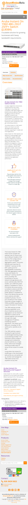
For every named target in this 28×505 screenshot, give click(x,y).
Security (3, 443)
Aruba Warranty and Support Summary (13, 395)
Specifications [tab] (19, 75)
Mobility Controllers (6, 451)
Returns (3, 460)
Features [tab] (13, 72)
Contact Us (4, 433)
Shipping (3, 458)
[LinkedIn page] (18, 490)
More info (6, 389)
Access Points (4, 440)
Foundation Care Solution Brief (11, 393)
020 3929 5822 (7, 9)
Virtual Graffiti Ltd (8, 496)
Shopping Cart (4, 431)
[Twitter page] (12, 490)
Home (2, 430)
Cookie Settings (14, 502)
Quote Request (5, 434)
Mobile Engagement (6, 445)
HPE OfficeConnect (6, 446)
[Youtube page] (15, 490)
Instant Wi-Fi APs (5, 441)
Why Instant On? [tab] (7, 75)
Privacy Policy (16, 501)
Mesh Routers (4, 449)
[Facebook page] (9, 490)
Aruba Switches (5, 448)
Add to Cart (15, 65)
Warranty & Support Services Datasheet (12, 390)
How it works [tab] (6, 78)
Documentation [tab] (17, 78)
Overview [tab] (5, 72)
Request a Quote (13, 63)
